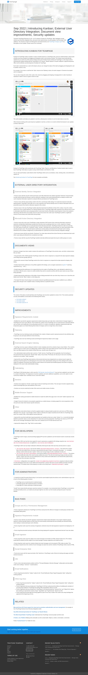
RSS (28, 657)
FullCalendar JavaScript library (45, 372)
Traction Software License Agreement (15, 658)
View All (46, 651)
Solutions (45, 1)
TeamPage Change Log (55, 41)
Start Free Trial (76, 629)
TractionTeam (20, 620)
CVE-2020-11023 (20, 302)
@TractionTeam (31, 655)
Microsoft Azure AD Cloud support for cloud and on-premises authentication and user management (39, 607)
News (8, 648)
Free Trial (77, 1)
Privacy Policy (10, 661)
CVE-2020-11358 (20, 299)
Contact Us (29, 649)
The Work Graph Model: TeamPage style (24, 614)
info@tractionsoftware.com (32, 647)
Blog (8, 650)
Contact (63, 1)
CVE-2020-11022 (20, 301)
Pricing (51, 1)
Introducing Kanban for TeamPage (24, 177)
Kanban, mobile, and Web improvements (59, 661)
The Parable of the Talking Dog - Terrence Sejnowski (64, 649)
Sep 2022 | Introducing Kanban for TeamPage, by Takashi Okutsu (30, 611)
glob (64, 264)
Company (57, 1)
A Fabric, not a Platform (20, 617)
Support (69, 1)
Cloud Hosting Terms (11, 659)
